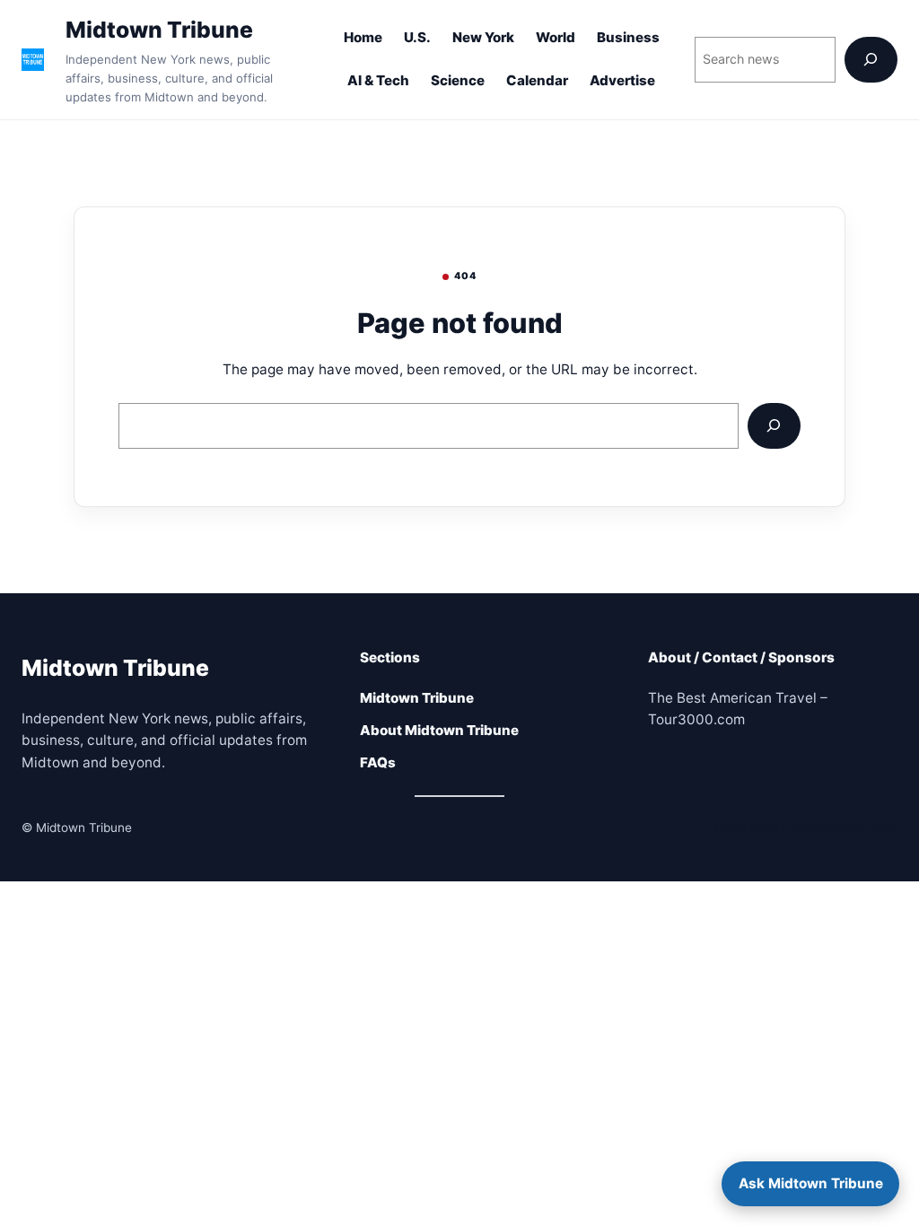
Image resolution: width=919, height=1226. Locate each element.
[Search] (871, 60)
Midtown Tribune (159, 29)
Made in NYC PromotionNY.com (805, 827)
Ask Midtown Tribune (811, 1183)
